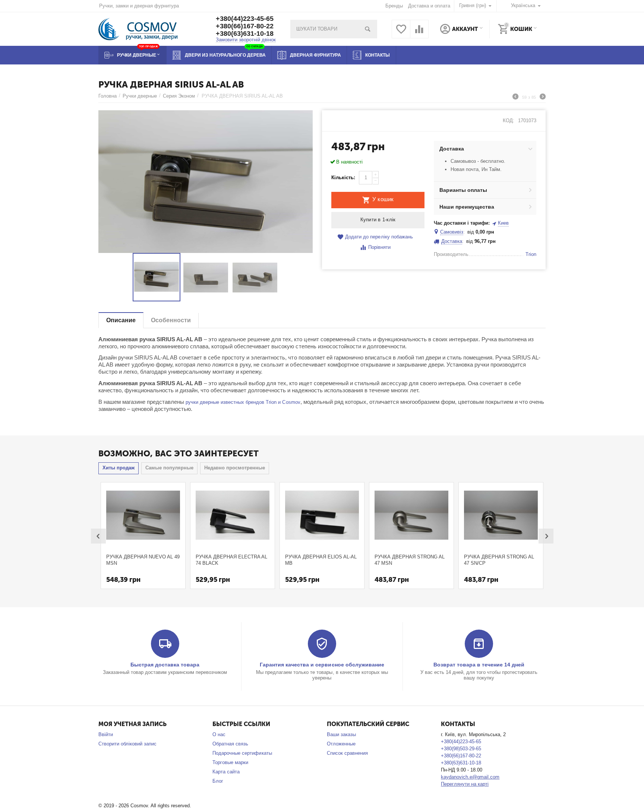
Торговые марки (230, 762)
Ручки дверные (140, 96)
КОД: (508, 120)
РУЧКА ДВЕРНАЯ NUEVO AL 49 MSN (143, 560)
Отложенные (341, 744)
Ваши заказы (341, 734)
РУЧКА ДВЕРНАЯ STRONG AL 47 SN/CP (499, 560)
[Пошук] (367, 29)
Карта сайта (226, 771)
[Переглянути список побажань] (401, 33)
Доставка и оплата (429, 6)
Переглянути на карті (465, 784)
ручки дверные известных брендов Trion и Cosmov (243, 402)
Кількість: (343, 177)
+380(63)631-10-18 (245, 33)
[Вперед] (543, 98)
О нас (218, 734)
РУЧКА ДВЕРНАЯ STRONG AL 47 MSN (410, 560)
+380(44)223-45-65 (245, 18)
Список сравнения (347, 753)
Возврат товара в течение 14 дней (478, 665)
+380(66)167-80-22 (245, 26)
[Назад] (515, 98)
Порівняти (379, 247)
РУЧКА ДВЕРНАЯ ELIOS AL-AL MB (321, 560)
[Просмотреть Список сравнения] (419, 33)
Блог (217, 781)
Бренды (394, 6)
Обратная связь (230, 744)
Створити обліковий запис (127, 744)
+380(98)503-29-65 (461, 748)
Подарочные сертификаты (242, 753)
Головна (107, 96)
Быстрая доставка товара (164, 665)
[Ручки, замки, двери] (138, 28)
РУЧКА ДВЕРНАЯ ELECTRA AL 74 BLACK (231, 560)
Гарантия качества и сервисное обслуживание (322, 665)
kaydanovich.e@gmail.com (470, 777)
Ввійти (105, 734)
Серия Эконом (179, 96)
